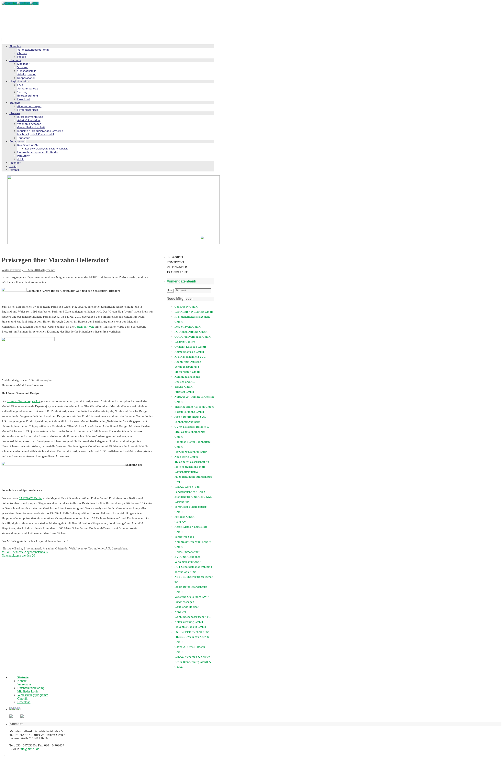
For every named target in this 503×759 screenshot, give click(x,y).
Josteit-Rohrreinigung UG (190, 416)
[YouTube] (9, 3)
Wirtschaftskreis (11, 270)
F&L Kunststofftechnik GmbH (193, 631)
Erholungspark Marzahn (39, 548)
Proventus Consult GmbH (190, 626)
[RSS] (34, 3)
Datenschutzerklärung (30, 688)
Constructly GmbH (186, 306)
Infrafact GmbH (184, 391)
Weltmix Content (184, 341)
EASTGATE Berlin (30, 498)
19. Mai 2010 (31, 270)
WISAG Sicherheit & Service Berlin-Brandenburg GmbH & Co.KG (192, 661)
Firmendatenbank (181, 281)
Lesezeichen (119, 548)
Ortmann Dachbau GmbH (190, 346)
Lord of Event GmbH (187, 326)
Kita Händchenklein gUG (190, 356)
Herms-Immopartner (186, 551)
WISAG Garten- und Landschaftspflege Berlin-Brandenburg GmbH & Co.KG (193, 491)
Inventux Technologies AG (23, 401)
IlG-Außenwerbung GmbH (190, 331)
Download (23, 702)
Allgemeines (47, 270)
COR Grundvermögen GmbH (192, 336)
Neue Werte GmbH (186, 456)
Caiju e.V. (180, 521)
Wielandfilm (181, 501)
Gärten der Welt (84, 326)
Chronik (22, 698)
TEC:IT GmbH (183, 386)
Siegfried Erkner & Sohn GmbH (194, 406)
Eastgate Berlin (12, 548)
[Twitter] (23, 3)
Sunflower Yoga (184, 536)
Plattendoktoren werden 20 (18, 555)
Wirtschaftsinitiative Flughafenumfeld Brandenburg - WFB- (193, 476)
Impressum (24, 684)
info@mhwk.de (29, 749)
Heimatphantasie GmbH (189, 351)
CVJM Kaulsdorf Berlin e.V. (191, 426)
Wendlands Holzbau (186, 606)
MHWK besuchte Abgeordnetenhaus (25, 552)
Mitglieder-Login (28, 691)
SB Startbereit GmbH (187, 371)
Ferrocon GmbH (184, 516)
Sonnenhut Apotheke (187, 421)
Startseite (22, 677)
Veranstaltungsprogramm (32, 695)
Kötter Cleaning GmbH (188, 621)
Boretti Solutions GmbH (189, 411)
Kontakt (22, 680)
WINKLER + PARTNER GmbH (193, 311)
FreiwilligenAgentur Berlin (190, 451)
